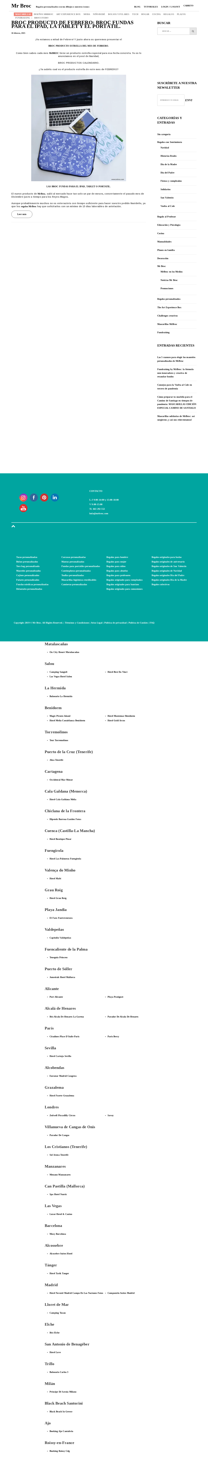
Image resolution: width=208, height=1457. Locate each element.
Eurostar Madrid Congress (63, 1076)
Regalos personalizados (168, 299)
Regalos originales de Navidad (167, 571)
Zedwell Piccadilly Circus (62, 1115)
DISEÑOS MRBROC (43, 14)
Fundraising (163, 332)
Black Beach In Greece (61, 1411)
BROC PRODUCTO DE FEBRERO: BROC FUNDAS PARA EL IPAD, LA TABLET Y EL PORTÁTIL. (72, 24)
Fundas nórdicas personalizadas (32, 584)
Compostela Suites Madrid (121, 1293)
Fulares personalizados (27, 580)
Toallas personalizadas (72, 575)
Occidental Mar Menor (61, 780)
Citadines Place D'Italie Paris (64, 1036)
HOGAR (145, 14)
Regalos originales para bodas (167, 557)
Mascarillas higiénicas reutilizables (78, 580)
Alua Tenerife (56, 760)
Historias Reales (169, 156)
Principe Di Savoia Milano (63, 1392)
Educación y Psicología (168, 225)
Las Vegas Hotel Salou (61, 676)
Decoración (163, 258)
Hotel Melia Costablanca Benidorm (67, 720)
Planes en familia (166, 250)
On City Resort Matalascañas (64, 652)
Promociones (167, 288)
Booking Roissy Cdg (60, 1451)
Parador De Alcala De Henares (123, 1016)
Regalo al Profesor (166, 216)
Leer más (21, 214)
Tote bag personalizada (27, 566)
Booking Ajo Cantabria (61, 1431)
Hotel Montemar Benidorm (121, 716)
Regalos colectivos (161, 584)
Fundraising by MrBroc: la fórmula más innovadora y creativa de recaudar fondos (175, 373)
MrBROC (54, 53)
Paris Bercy (113, 1036)
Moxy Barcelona (58, 1234)
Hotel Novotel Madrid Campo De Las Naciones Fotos (76, 1293)
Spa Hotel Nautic (58, 1194)
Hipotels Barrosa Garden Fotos (65, 819)
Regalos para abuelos (117, 571)
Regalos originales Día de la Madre (169, 580)
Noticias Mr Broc (169, 280)
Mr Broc (161, 266)
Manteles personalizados (28, 571)
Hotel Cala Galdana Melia (63, 799)
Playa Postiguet (115, 997)
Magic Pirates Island (60, 716)
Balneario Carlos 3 (59, 1372)
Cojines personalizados (27, 575)
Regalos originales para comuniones (124, 589)
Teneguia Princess (58, 957)
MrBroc (41, 194)
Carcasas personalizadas (73, 557)
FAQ (152, 623)
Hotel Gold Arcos (116, 720)
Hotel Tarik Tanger (59, 1273)
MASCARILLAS (23, 14)
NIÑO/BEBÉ (99, 14)
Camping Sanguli (58, 672)
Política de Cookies (138, 623)
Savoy (111, 1115)
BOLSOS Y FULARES (118, 14)
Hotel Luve (55, 1352)
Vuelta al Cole (168, 206)
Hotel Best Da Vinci (117, 672)
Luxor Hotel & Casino (61, 1214)
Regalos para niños (116, 566)
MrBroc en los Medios (172, 272)
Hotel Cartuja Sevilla (60, 1056)
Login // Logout (170, 7)
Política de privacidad (115, 623)
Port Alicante (56, 997)
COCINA (156, 14)
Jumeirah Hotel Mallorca (62, 977)
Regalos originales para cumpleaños (124, 580)
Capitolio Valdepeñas (60, 938)
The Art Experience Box (169, 307)
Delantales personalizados (29, 589)
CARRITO (188, 5)
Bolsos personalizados (27, 562)
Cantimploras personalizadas (76, 571)
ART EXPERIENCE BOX (68, 14)
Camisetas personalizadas (74, 584)
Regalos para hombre (117, 557)
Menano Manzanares (60, 1174)
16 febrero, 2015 (18, 33)
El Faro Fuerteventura (61, 918)
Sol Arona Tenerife (59, 1155)
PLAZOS (181, 14)
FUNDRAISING (22, 18)
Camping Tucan (58, 1313)
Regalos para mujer (116, 562)
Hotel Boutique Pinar (60, 839)
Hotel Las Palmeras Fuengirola (65, 859)
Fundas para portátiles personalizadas (80, 566)
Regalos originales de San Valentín (169, 566)
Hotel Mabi (55, 878)
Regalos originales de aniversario (168, 562)
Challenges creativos (167, 316)
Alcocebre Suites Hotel (61, 1253)
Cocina (160, 233)
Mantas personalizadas (72, 562)
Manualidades (164, 241)
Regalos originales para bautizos (122, 584)
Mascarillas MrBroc (167, 324)
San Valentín (167, 197)
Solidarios (166, 189)
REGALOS (168, 14)
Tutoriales (151, 7)
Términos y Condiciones (77, 623)
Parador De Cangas (59, 1135)
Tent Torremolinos (59, 740)
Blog (137, 7)
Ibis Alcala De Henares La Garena (67, 1016)
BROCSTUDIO (40, 18)
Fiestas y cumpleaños (171, 181)
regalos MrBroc (29, 206)
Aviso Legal (96, 623)
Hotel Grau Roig (58, 898)
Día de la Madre (169, 164)
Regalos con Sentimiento (169, 142)
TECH (135, 14)
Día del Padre (168, 172)
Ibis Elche (54, 1332)
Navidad (165, 147)
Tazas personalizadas (26, 557)
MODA (87, 14)
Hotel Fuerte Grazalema (62, 1095)
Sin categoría (164, 134)
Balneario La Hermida (61, 696)
